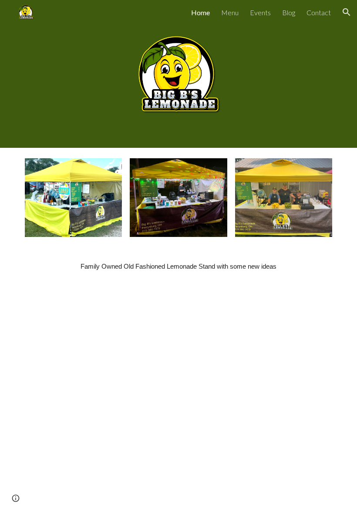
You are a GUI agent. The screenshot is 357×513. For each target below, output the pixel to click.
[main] (178, 266)
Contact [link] (318, 12)
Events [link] (260, 12)
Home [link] (200, 12)
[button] (346, 12)
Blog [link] (288, 12)
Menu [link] (230, 12)
